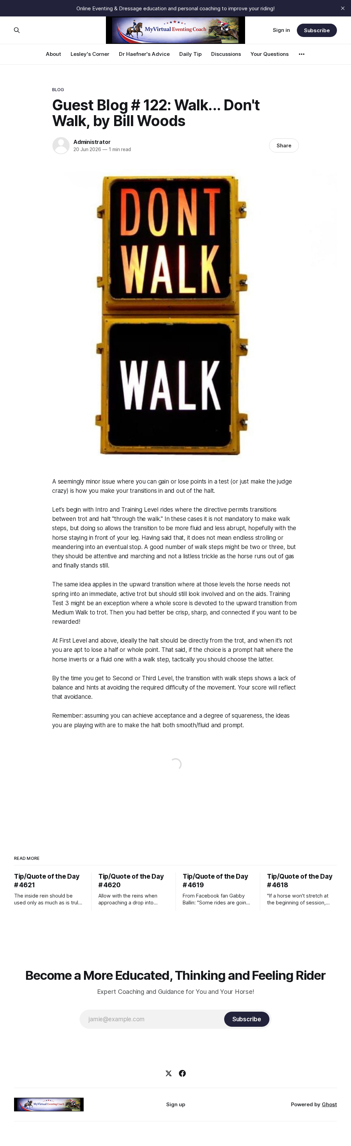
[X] (168, 1073)
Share (284, 145)
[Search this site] (16, 30)
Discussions (226, 54)
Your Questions (270, 54)
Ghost (329, 1104)
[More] (301, 54)
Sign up (175, 1104)
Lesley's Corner (90, 54)
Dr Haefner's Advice (144, 54)
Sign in (281, 30)
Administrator (91, 141)
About (53, 54)
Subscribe (317, 30)
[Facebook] (182, 1073)
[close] (342, 8)
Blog (58, 89)
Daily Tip (190, 54)
